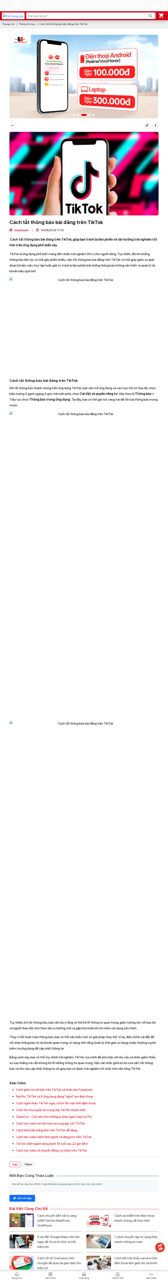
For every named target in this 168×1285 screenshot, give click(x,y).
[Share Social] (155, 125)
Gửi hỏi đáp (24, 1198)
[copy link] (147, 125)
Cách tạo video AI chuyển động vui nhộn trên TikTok (51, 1150)
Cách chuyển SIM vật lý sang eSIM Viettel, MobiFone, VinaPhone (56, 1220)
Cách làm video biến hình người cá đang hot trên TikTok (54, 1137)
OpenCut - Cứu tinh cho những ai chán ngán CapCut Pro (54, 1117)
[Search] (150, 15)
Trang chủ (8, 24)
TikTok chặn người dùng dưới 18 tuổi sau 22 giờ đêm (52, 1144)
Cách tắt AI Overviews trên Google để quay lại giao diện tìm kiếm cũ (59, 1263)
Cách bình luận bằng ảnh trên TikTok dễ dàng (46, 1130)
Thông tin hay (27, 24)
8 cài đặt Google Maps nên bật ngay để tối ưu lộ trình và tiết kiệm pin (58, 1242)
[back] (12, 125)
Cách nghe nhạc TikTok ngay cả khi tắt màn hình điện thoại (55, 1103)
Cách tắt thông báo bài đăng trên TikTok (63, 24)
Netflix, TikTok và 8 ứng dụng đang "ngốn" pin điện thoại (54, 1096)
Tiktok (28, 1164)
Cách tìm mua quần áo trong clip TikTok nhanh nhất (51, 1110)
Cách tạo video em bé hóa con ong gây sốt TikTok (50, 1123)
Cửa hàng (84, 1278)
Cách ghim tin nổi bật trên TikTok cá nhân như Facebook (54, 1090)
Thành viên (118, 1278)
